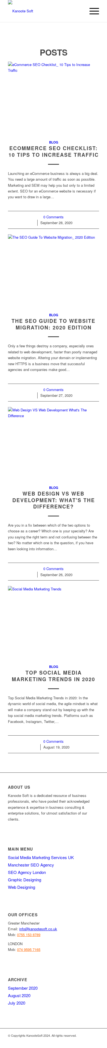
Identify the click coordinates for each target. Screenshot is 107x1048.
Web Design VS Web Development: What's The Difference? (53, 500)
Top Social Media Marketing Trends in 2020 (53, 676)
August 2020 (19, 995)
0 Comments (53, 216)
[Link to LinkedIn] (78, 1041)
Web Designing (21, 887)
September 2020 (23, 988)
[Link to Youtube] (95, 1041)
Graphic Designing (24, 879)
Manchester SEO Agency (31, 865)
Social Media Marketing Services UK (41, 857)
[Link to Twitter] (70, 1041)
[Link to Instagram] (87, 1041)
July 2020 (16, 1003)
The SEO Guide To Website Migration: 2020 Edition (53, 324)
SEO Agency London (27, 872)
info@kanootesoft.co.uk (38, 928)
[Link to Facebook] (62, 1041)
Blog (53, 142)
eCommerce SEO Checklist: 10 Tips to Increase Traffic (54, 151)
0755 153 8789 (28, 934)
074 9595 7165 (28, 949)
